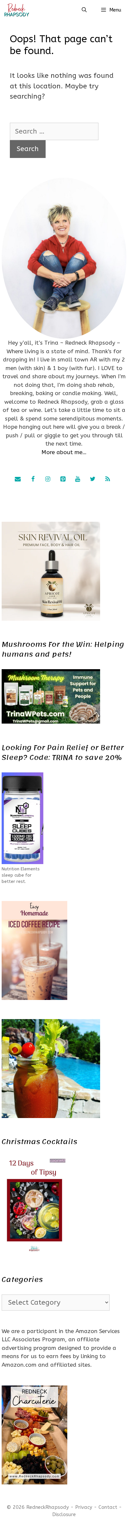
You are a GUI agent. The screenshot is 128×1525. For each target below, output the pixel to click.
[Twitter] (92, 479)
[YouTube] (78, 479)
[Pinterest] (62, 479)
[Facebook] (33, 479)
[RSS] (107, 479)
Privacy (83, 1507)
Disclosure (64, 1514)
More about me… (64, 452)
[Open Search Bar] (84, 10)
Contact (107, 1507)
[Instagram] (48, 479)
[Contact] (17, 479)
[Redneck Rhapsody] (16, 10)
